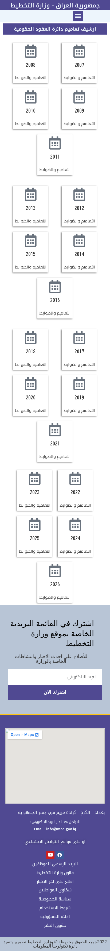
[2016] (55, 286)
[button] (78, 16)
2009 (79, 110)
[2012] (79, 194)
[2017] (79, 337)
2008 (31, 65)
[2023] (34, 478)
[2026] (55, 570)
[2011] (55, 143)
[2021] (55, 429)
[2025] (34, 524)
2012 (79, 208)
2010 (31, 110)
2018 (31, 351)
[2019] (79, 383)
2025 (35, 538)
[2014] (79, 240)
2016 (55, 300)
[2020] (30, 383)
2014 (79, 254)
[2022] (75, 478)
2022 (75, 492)
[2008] (30, 51)
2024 (75, 538)
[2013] (30, 194)
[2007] (79, 51)
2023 (35, 492)
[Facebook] (60, 855)
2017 (79, 351)
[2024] (75, 524)
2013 (31, 208)
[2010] (30, 97)
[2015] (30, 240)
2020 (31, 397)
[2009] (79, 97)
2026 (55, 584)
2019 (79, 397)
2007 (79, 65)
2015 (31, 254)
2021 (55, 443)
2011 (55, 156)
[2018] (30, 337)
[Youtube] (50, 855)
